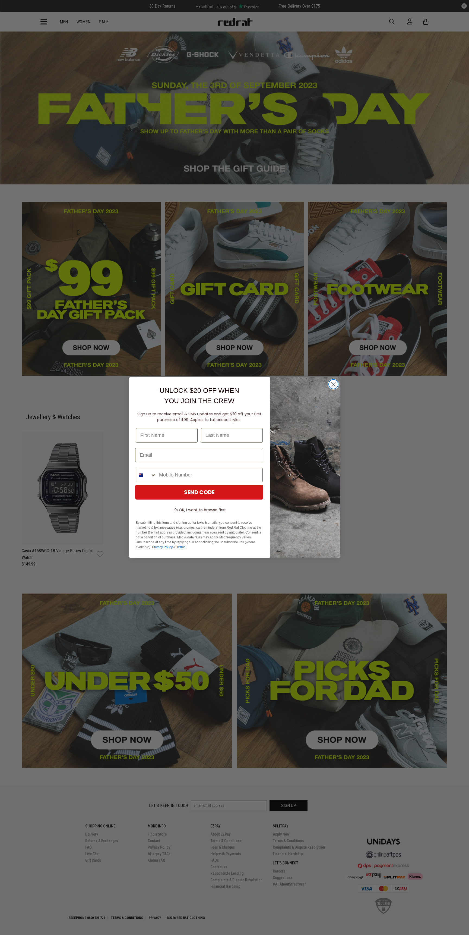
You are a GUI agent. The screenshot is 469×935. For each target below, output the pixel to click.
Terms (180, 547)
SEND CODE (199, 492)
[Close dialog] (333, 384)
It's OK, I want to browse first (199, 510)
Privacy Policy (162, 547)
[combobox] (146, 475)
